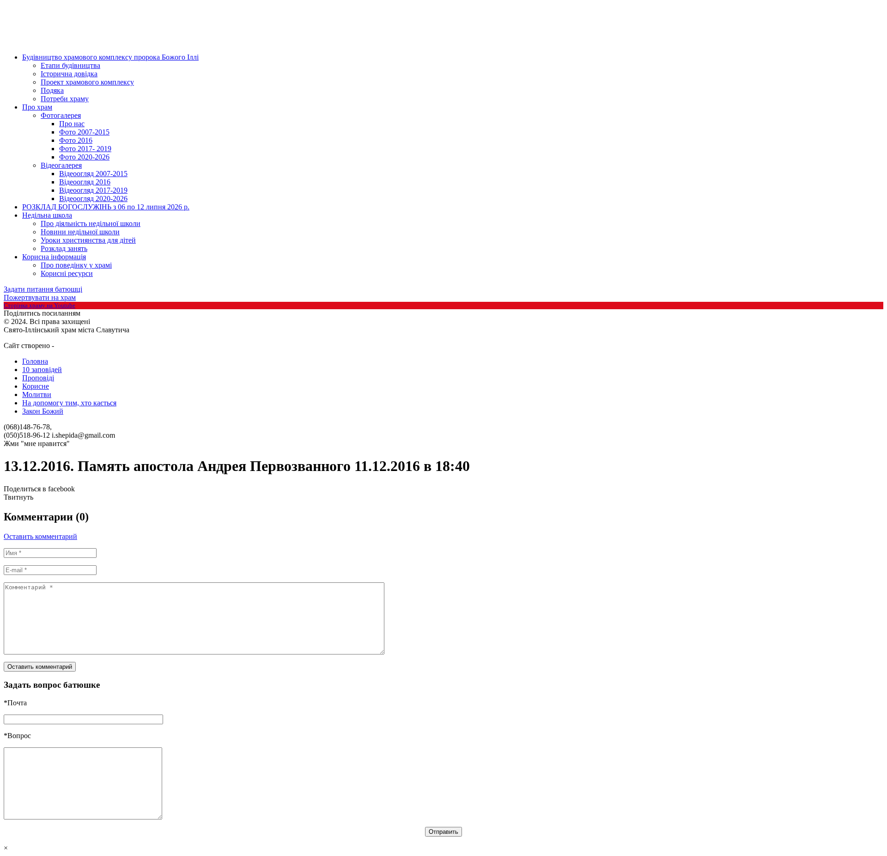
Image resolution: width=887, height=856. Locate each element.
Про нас (72, 124)
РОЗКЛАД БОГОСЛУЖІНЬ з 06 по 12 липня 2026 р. (105, 207)
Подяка (52, 90)
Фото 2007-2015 (84, 132)
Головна (35, 361)
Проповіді (38, 378)
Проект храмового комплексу (87, 82)
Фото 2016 (75, 140)
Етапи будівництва (70, 65)
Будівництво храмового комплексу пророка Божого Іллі (110, 57)
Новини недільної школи (80, 232)
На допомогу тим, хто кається (69, 403)
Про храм (37, 107)
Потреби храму (65, 99)
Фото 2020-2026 (84, 157)
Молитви (36, 394)
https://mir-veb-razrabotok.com (89, 346)
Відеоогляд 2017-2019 (93, 190)
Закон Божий (42, 411)
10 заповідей (42, 369)
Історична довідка (69, 74)
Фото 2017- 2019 (85, 149)
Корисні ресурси (67, 273)
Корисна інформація (54, 257)
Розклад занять (64, 248)
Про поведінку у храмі (76, 265)
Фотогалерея (61, 115)
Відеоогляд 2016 (84, 182)
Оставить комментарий (40, 536)
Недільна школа (47, 215)
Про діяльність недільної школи (90, 223)
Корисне (35, 386)
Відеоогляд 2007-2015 (93, 173)
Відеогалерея (61, 165)
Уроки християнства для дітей (88, 240)
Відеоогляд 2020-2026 (93, 198)
